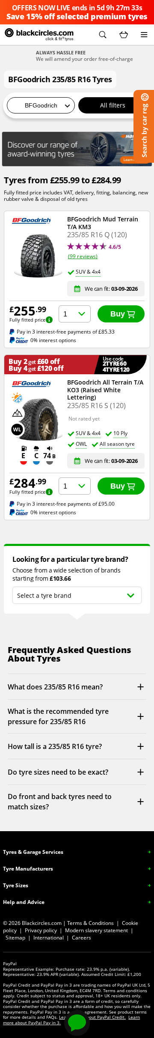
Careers (81, 937)
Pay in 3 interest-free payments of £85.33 (66, 332)
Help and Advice (23, 902)
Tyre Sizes (15, 885)
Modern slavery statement (96, 930)
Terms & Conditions (90, 923)
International (48, 937)
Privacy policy (41, 930)
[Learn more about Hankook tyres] (77, 149)
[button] (102, 34)
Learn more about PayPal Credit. (92, 1017)
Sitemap (15, 937)
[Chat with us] (77, 1023)
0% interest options (53, 340)
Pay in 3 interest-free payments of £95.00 (66, 504)
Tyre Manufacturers (28, 868)
